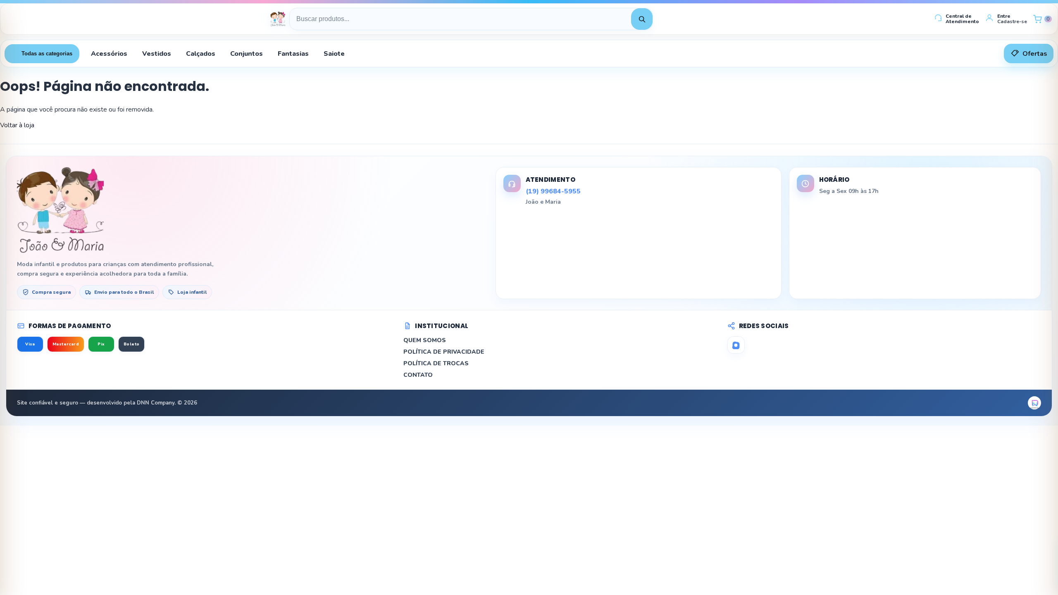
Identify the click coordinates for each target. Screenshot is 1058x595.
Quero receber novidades (529, 385)
